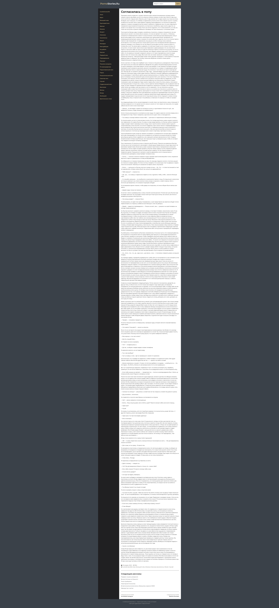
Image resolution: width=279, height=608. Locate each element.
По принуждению (105, 67)
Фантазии (103, 87)
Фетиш (102, 90)
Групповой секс (105, 23)
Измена (102, 29)
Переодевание (104, 58)
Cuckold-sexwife (105, 11)
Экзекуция (103, 96)
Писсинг (102, 61)
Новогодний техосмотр (128, 583)
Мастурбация (104, 46)
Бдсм (101, 17)
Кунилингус (103, 38)
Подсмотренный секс (106, 69)
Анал (101, 14)
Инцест (102, 32)
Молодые (103, 43)
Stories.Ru (110, 3)
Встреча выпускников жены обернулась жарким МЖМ (138, 586)
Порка (102, 72)
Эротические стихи (106, 99)
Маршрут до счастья (127, 588)
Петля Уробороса (126, 581)
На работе (103, 49)
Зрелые (102, 26)
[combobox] (164, 3)
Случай (102, 81)
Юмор (102, 93)
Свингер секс (104, 78)
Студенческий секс (106, 84)
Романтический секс (106, 75)
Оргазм (102, 52)
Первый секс (104, 55)
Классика (103, 35)
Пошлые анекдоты (105, 64)
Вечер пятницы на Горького (129, 579)
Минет (102, 40)
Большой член (104, 20)
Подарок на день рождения (129, 577)
